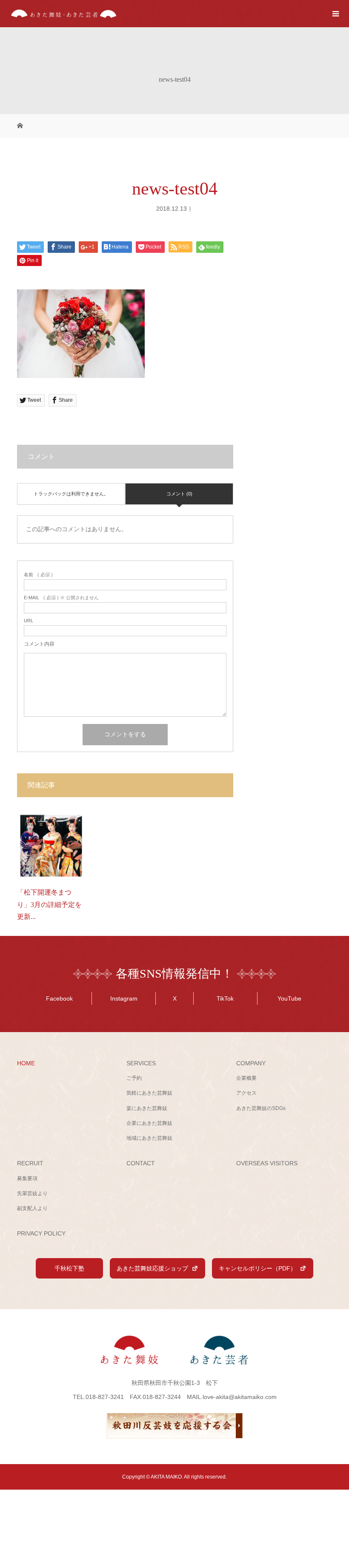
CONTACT (140, 1163)
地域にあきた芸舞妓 (149, 1138)
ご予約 (134, 1078)
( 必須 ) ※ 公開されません (61, 597)
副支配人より (32, 1208)
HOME (26, 1063)
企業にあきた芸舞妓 (149, 1123)
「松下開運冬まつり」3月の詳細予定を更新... (49, 905)
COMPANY (251, 1063)
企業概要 (246, 1078)
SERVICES (141, 1063)
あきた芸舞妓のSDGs (261, 1108)
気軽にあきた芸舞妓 (149, 1093)
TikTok (225, 998)
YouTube (289, 998)
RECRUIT (30, 1163)
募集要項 (27, 1178)
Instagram (123, 998)
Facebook (59, 998)
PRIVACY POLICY (41, 1233)
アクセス (246, 1093)
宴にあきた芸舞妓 (146, 1108)
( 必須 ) (38, 574)
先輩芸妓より (32, 1193)
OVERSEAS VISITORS (267, 1163)
